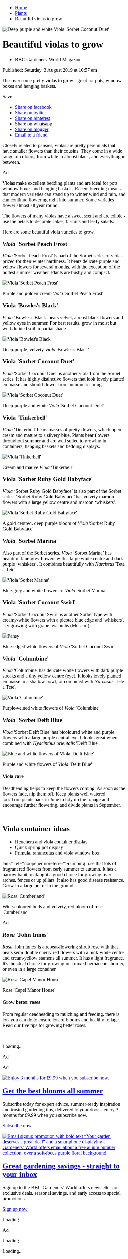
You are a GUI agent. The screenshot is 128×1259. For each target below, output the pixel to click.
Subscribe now (17, 1125)
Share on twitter (30, 112)
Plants (21, 13)
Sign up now (15, 1209)
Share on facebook (33, 107)
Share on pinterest (32, 118)
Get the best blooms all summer (52, 1091)
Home (21, 7)
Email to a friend (31, 134)
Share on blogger (31, 129)
